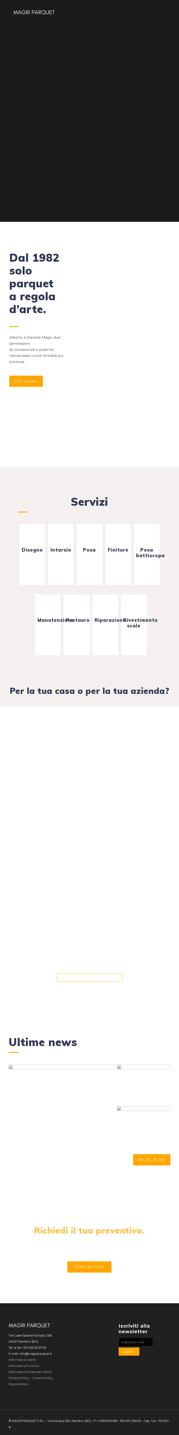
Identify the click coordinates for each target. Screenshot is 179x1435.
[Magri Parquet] (34, 12)
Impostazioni (18, 1384)
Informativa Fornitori (24, 1366)
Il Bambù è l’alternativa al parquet (143, 1089)
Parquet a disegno (136, 1133)
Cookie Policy (42, 1378)
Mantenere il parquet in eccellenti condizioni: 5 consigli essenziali (60, 1118)
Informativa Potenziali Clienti (30, 1372)
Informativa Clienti (22, 1360)
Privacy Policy (19, 1378)
